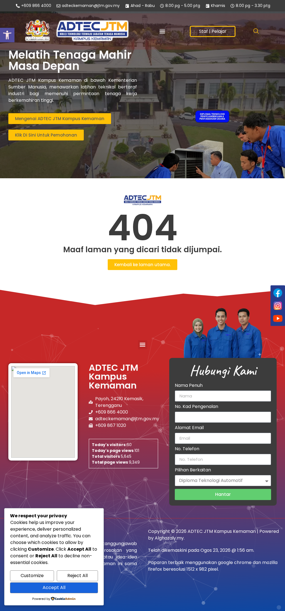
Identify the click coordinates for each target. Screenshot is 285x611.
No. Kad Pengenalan (196, 407)
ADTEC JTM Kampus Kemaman (113, 376)
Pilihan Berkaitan (193, 470)
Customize (32, 575)
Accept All (54, 587)
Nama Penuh (189, 386)
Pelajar (219, 31)
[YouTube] (277, 318)
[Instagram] (277, 305)
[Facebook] (277, 292)
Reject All (77, 575)
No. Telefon (187, 449)
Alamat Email (189, 428)
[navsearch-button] (256, 31)
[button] (162, 31)
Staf (203, 31)
